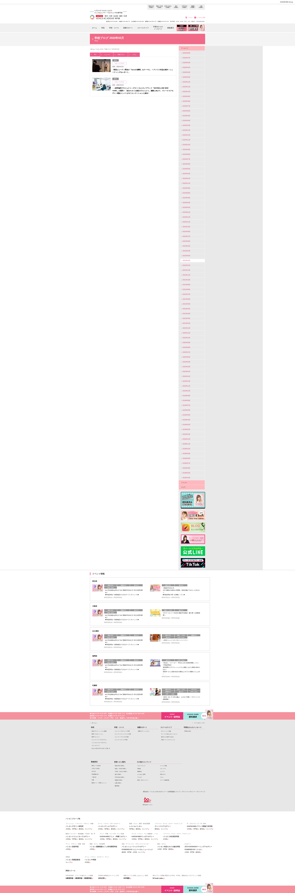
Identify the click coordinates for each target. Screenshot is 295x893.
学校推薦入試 (95, 774)
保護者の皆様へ (193, 7)
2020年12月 (186, 328)
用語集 (139, 768)
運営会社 (146, 791)
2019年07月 (186, 405)
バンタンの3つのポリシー (158, 791)
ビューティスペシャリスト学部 (123, 734)
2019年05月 (186, 415)
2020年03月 (186, 366)
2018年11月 (186, 444)
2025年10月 (186, 91)
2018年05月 (186, 473)
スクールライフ (96, 745)
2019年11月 (186, 386)
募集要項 (94, 762)
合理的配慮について (174, 791)
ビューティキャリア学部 (121, 739)
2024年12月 (186, 135)
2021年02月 (186, 318)
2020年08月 (186, 347)
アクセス (190, 17)
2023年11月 (186, 183)
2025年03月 (186, 125)
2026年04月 (186, 67)
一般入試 (94, 777)
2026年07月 (186, 58)
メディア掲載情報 (164, 780)
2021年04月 (186, 309)
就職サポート (142, 727)
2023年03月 (186, 202)
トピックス (163, 768)
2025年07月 (186, 106)
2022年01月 (186, 265)
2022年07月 (186, 236)
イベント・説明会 (172, 716)
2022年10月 (186, 227)
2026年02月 (186, 77)
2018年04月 (186, 478)
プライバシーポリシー (188, 791)
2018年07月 (186, 463)
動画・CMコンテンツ (142, 780)
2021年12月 (186, 270)
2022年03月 (186, 255)
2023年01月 (186, 212)
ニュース (107, 54)
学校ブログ (121, 54)
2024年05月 (186, 169)
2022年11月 (186, 222)
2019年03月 (186, 424)
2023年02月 (186, 207)
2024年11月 (186, 140)
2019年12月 (186, 381)
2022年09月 (186, 231)
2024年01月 (186, 178)
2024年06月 (186, 164)
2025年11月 (186, 87)
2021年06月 (186, 299)
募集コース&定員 (96, 765)
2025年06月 (186, 111)
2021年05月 (186, 304)
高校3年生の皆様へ (151, 7)
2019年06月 (186, 410)
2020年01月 (186, 376)
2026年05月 (186, 62)
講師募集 (117, 785)
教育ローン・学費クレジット (99, 782)
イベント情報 (163, 765)
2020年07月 (186, 352)
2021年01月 (186, 323)
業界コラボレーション (97, 734)
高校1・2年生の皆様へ (159, 7)
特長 (92, 727)
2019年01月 (186, 434)
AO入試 (94, 771)
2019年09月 (186, 395)
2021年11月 (186, 275)
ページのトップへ (199, 723)
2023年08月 (186, 193)
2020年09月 (186, 342)
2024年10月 (186, 144)
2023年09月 (186, 188)
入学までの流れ (96, 768)
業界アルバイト (96, 737)
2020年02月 (186, 371)
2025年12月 (186, 82)
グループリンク (141, 765)
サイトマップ (201, 791)
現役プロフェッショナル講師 (99, 731)
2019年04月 (186, 420)
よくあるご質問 (201, 17)
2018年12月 (186, 439)
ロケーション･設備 (166, 731)
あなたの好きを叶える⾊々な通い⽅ (101, 748)
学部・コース (119, 727)
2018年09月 (186, 453)
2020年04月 (186, 362)
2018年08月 (186, 458)
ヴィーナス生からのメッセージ (169, 734)
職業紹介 (139, 771)
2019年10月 (186, 391)
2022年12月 (186, 217)
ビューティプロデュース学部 (122, 731)
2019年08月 (186, 400)
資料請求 (194, 716)
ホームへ (94, 723)
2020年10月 (186, 338)
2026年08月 (186, 53)
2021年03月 (186, 313)
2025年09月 (186, 96)
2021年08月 (186, 289)
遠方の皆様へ (176, 7)
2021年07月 (186, 294)
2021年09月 (186, 284)
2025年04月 (186, 120)
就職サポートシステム (143, 731)
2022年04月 (186, 251)
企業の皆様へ (201, 7)
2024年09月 (186, 149)
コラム (134, 54)
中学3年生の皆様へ (184, 7)
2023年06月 (186, 198)
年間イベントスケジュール (168, 739)
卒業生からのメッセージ (192, 727)
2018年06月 (186, 468)
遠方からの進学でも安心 (167, 737)
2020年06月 (186, 357)
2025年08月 (186, 101)
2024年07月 (186, 159)
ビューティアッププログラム (99, 739)
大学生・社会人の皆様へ (168, 7)
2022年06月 (186, 241)
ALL (95, 54)
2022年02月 (186, 260)
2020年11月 (186, 333)
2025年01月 (186, 130)
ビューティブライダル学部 (122, 737)
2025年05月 (186, 116)
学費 (93, 780)
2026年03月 (186, 72)
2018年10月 (186, 449)
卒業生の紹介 (187, 731)
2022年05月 (186, 246)
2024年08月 (186, 154)
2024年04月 (186, 173)
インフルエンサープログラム (99, 742)
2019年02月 (186, 429)
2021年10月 (186, 280)
